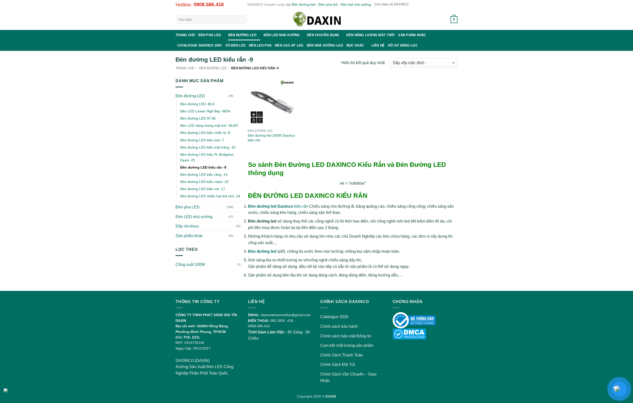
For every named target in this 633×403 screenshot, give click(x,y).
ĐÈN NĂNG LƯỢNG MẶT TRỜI (370, 35)
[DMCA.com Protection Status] (409, 333)
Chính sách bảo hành (339, 326)
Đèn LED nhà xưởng (282, 35)
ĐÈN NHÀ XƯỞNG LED (325, 45)
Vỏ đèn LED (235, 45)
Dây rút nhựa (187, 226)
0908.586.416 (209, 4)
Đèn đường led (303, 4)
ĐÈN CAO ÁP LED (289, 45)
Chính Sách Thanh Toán (341, 355)
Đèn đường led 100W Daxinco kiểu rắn (271, 137)
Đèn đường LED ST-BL (198, 118)
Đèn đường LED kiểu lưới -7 (202, 140)
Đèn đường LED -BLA (197, 104)
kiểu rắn (278, 206)
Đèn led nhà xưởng (356, 4)
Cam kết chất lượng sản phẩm (346, 345)
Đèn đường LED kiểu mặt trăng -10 (207, 147)
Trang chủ (185, 35)
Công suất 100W (190, 264)
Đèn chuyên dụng (323, 35)
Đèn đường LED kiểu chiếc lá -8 (205, 133)
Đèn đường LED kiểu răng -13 (203, 174)
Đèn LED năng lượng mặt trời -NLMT (209, 125)
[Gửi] (243, 19)
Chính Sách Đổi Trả (337, 364)
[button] (441, 19)
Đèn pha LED (209, 35)
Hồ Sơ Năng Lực (403, 45)
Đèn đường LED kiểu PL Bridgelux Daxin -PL (207, 157)
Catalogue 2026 (334, 317)
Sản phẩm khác (412, 35)
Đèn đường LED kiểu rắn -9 (203, 167)
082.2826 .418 (281, 321)
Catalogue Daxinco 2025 (199, 45)
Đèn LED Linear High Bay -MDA (205, 111)
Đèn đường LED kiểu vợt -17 (202, 189)
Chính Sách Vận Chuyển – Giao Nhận (348, 377)
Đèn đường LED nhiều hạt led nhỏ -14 (210, 196)
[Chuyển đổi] (238, 96)
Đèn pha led (328, 4)
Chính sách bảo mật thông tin (345, 336)
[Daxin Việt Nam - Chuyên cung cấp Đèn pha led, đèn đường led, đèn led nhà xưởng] (316, 19)
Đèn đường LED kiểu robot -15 (204, 182)
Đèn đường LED (242, 35)
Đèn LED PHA (260, 45)
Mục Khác (355, 45)
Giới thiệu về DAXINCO (391, 4)
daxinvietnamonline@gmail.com (286, 315)
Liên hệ (378, 45)
